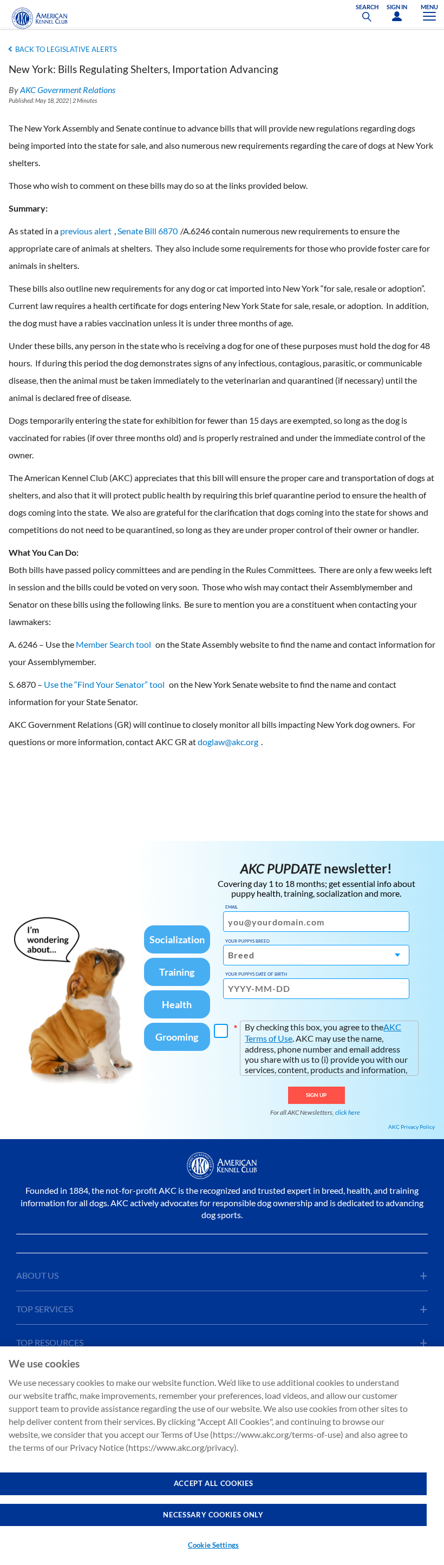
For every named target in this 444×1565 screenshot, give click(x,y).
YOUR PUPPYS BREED (247, 941)
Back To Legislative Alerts (66, 49)
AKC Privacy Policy (411, 1126)
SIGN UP (316, 1094)
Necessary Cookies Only (213, 1514)
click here (347, 1112)
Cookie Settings (213, 1545)
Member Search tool (113, 644)
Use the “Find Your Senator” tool (104, 684)
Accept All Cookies (213, 1483)
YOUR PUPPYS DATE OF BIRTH (256, 974)
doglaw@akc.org (228, 742)
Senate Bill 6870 (147, 231)
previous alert (86, 231)
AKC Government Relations (67, 89)
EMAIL (231, 907)
